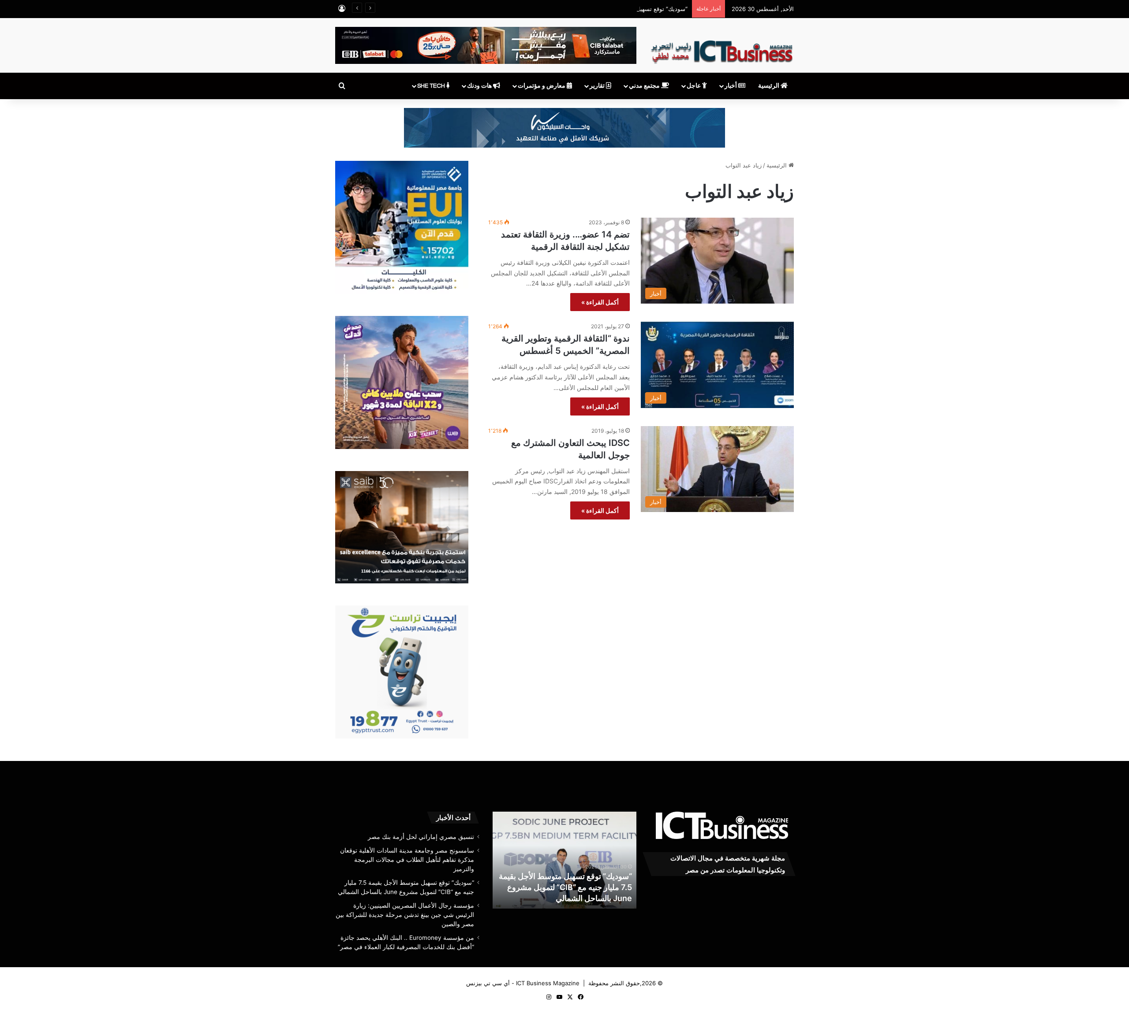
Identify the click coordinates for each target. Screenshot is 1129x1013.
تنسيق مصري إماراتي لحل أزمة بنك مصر (421, 836)
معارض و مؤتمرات (542, 86)
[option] (564, 860)
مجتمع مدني (645, 86)
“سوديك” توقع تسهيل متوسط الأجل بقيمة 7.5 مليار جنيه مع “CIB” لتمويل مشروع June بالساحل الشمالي (560, 8)
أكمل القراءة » (600, 302)
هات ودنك (480, 86)
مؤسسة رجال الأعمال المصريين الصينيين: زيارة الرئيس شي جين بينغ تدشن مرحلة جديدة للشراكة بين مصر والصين (565, 887)
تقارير (598, 86)
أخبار (731, 86)
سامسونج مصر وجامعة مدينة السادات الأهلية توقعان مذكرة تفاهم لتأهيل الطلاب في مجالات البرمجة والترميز (407, 859)
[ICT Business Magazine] (722, 48)
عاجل (694, 86)
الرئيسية (769, 86)
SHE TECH (431, 86)
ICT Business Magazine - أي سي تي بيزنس (522, 983)
